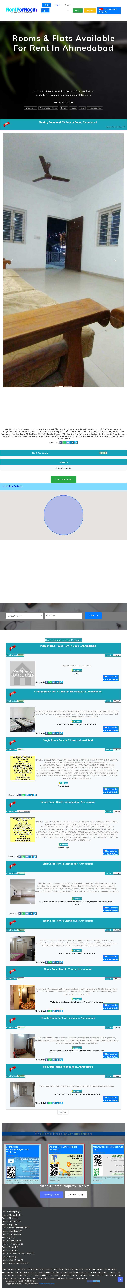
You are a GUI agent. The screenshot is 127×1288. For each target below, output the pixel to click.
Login (77, 10)
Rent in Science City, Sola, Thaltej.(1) (18, 1058)
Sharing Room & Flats (49, 108)
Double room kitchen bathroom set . (77, 470)
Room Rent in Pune (81, 1076)
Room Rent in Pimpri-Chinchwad (31, 1082)
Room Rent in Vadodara (76, 1082)
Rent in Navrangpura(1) (12, 1048)
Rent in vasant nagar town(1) (15, 1067)
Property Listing (52, 999)
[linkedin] (72, 246)
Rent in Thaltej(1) (9, 1061)
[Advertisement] (63, 72)
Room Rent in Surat (63, 1076)
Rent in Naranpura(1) (11, 1016)
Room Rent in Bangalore (70, 1073)
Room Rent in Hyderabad (93, 1073)
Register (90, 10)
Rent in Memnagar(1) (11, 1045)
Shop (82, 108)
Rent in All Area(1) (10, 1022)
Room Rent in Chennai (24, 1076)
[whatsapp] (64, 246)
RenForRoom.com (47, 1088)
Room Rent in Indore (60, 1079)
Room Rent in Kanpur (20, 1079)
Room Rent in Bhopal (98, 1079)
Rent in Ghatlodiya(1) (11, 1038)
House (73, 108)
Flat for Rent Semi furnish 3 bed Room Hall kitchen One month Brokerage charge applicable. (76, 891)
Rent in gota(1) (8, 1041)
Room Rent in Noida (49, 1073)
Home (57, 5)
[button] (11, 969)
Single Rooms (30, 108)
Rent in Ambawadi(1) (11, 1025)
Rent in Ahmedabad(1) (12, 1019)
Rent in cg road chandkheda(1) (15, 1032)
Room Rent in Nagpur (40, 1079)
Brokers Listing (76, 999)
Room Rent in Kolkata (44, 1076)
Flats (64, 108)
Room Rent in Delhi (30, 1073)
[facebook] (60, 246)
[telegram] (76, 246)
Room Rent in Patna (56, 1082)
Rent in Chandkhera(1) (12, 1035)
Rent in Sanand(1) (10, 1051)
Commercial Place (95, 108)
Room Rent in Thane (79, 1079)
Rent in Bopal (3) (9, 1029)
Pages (68, 5)
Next (66, 916)
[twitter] (68, 246)
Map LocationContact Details (110, 482)
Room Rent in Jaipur (100, 1076)
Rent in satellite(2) (10, 1054)
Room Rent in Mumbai (11, 1073)
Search (94, 420)
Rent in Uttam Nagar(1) (12, 1064)
